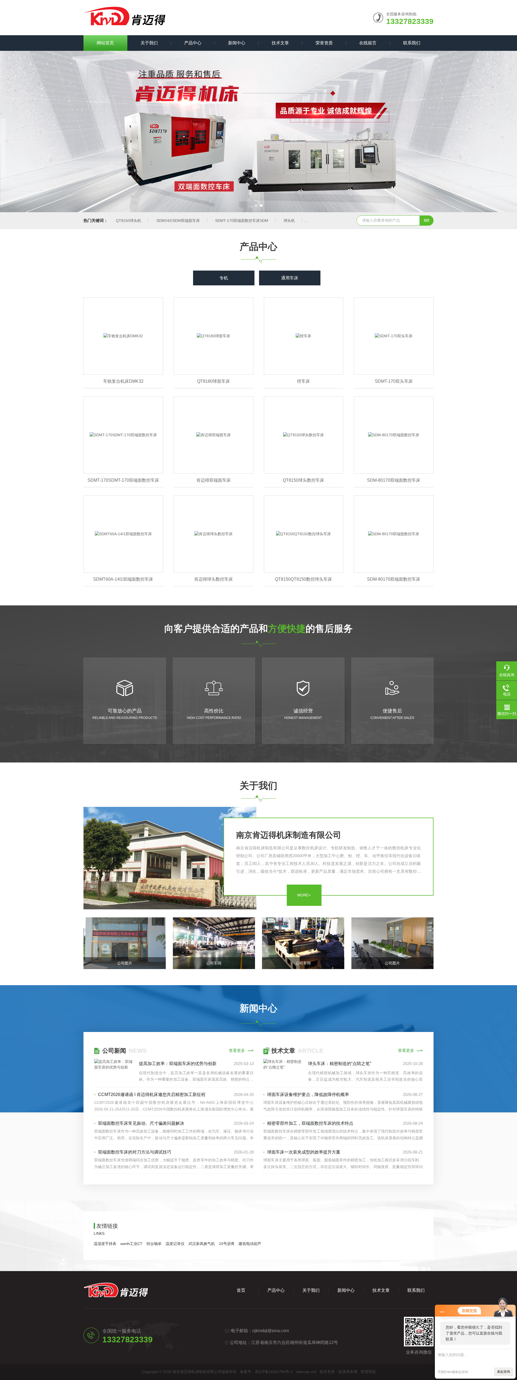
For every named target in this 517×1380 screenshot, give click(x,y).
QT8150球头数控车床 (303, 480)
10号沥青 (227, 1243)
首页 (241, 1290)
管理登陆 (368, 1372)
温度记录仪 (175, 1243)
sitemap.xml (306, 1372)
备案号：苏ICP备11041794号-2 (266, 1372)
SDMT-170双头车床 (394, 381)
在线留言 (367, 43)
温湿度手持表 (105, 1243)
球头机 (289, 220)
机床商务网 (347, 1372)
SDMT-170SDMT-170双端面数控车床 (123, 480)
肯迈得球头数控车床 (213, 579)
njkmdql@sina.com (270, 1330)
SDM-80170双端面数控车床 (393, 480)
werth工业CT (131, 1243)
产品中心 (192, 43)
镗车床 (303, 381)
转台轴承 (154, 1243)
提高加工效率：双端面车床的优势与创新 (177, 1063)
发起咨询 (503, 1372)
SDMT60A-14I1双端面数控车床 (123, 579)
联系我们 (411, 43)
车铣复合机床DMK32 (123, 381)
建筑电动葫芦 (250, 1243)
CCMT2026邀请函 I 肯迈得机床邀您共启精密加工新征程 (151, 1094)
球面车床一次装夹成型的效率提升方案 (303, 1152)
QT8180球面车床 (213, 381)
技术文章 (280, 43)
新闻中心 (236, 43)
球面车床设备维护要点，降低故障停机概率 (308, 1094)
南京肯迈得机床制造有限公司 (288, 835)
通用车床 (289, 278)
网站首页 (105, 43)
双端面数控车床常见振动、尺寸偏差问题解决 (141, 1123)
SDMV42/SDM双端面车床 (178, 220)
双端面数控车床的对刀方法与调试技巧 (134, 1152)
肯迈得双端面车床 (213, 480)
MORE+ (304, 895)
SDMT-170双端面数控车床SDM (241, 220)
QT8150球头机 (128, 220)
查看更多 (237, 1050)
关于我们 (149, 43)
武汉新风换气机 (201, 1243)
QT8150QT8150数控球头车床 (303, 579)
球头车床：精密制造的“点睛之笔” (339, 1063)
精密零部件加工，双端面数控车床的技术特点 (310, 1123)
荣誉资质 (324, 43)
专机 (223, 278)
